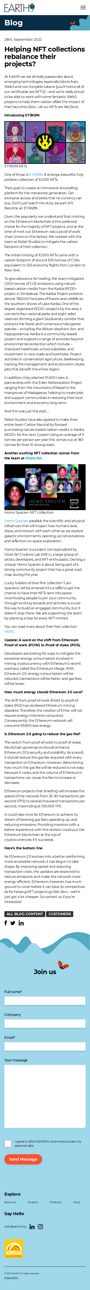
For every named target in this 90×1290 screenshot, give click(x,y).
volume (52, 773)
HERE (9, 632)
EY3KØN (32, 115)
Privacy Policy (11, 1277)
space (67, 593)
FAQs (76, 1202)
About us (10, 1202)
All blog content (25, 914)
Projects (33, 1202)
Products (56, 1202)
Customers (60, 914)
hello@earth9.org (15, 1226)
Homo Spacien (16, 521)
